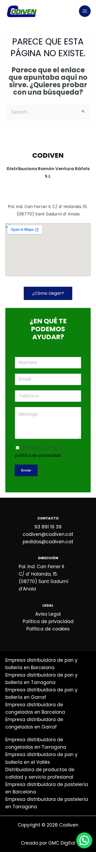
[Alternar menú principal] (85, 11)
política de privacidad (38, 455)
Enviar (26, 470)
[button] (84, 840)
